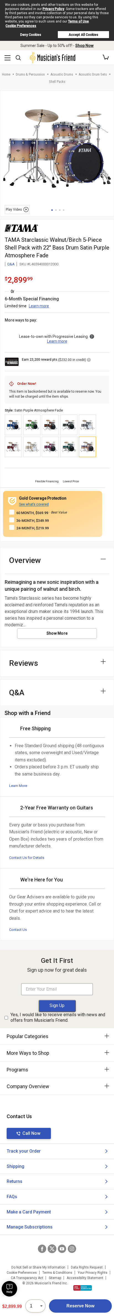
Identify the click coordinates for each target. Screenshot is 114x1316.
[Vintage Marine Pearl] (31, 447)
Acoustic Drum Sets (93, 74)
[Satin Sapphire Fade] (68, 447)
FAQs (12, 1196)
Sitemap (55, 1278)
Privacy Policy (53, 9)
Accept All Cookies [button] (83, 35)
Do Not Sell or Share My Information (38, 1267)
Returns (14, 1181)
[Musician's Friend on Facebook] (42, 1249)
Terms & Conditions (57, 1273)
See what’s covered (34, 504)
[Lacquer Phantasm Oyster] (50, 447)
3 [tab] (60, 210)
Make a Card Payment (29, 1212)
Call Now (31, 1133)
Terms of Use (78, 21)
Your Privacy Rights (92, 1273)
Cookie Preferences (21, 26)
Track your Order (24, 1151)
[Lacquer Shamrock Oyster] (31, 425)
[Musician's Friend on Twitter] (52, 1249)
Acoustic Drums (61, 74)
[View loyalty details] (89, 361)
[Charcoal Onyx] (87, 425)
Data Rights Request (87, 1267)
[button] (105, 57)
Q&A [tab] (16, 692)
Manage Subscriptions (30, 1227)
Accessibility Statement (85, 1278)
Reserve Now (80, 1305)
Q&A (11, 264)
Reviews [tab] (23, 663)
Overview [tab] (25, 560)
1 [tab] (52, 210)
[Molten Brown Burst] (50, 425)
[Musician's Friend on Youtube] (62, 1249)
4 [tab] (63, 210)
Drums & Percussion (30, 74)
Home (6, 74)
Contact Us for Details (26, 858)
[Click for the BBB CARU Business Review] (82, 1288)
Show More (57, 633)
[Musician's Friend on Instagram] (72, 1249)
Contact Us (18, 930)
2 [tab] (56, 210)
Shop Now (84, 45)
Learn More (18, 786)
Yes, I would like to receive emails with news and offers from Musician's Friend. (58, 1017)
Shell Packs (57, 81)
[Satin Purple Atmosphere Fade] (87, 447)
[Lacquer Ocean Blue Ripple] (13, 425)
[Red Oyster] (13, 447)
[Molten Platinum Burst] (68, 425)
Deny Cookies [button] (30, 35)
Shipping (15, 1166)
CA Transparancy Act (27, 1278)
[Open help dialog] (9, 1289)
